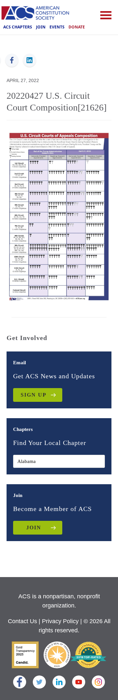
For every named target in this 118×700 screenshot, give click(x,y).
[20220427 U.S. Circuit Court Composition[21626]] (59, 216)
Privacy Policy (60, 621)
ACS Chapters (17, 27)
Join (41, 27)
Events (57, 27)
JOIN (33, 527)
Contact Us (22, 621)
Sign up (34, 395)
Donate (77, 27)
